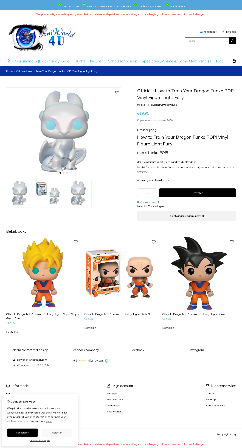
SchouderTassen (122, 61)
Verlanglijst (113, 405)
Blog (220, 61)
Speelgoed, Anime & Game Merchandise (177, 61)
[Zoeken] (232, 40)
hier (49, 421)
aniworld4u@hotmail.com (32, 359)
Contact (210, 393)
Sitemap (211, 399)
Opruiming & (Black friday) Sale (42, 61)
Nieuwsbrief (114, 411)
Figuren (97, 61)
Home (9, 71)
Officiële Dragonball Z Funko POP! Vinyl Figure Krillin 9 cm (119, 314)
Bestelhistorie (115, 399)
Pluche (80, 61)
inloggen (230, 31)
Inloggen (112, 393)
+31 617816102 (40, 365)
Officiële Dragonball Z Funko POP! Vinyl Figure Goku (194, 314)
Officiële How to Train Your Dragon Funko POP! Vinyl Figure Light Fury (57, 71)
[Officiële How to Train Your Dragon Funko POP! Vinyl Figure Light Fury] (63, 175)
